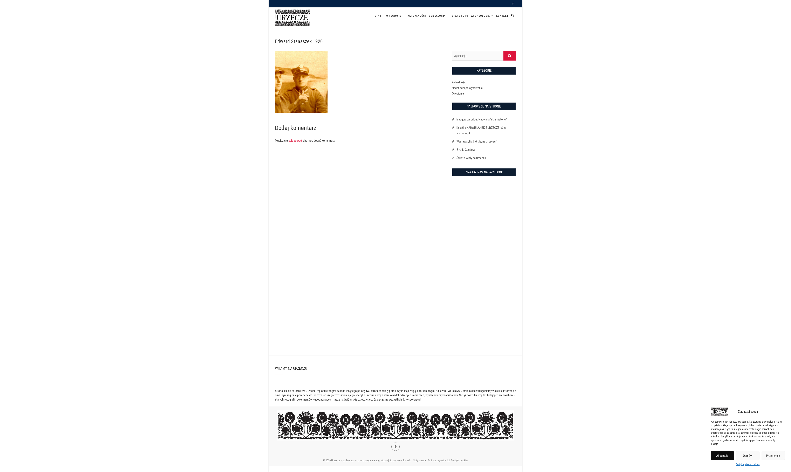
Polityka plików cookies (748, 464)
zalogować (295, 141)
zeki (409, 460)
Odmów (747, 456)
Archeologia (480, 15)
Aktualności (417, 15)
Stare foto (460, 15)
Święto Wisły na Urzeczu (471, 158)
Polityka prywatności (439, 460)
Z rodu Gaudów (465, 150)
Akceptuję (722, 456)
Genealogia (437, 15)
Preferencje (773, 456)
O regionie (393, 15)
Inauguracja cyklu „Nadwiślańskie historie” (481, 119)
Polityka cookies (459, 460)
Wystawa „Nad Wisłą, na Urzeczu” (476, 141)
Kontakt (502, 15)
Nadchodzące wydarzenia (467, 88)
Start (378, 15)
